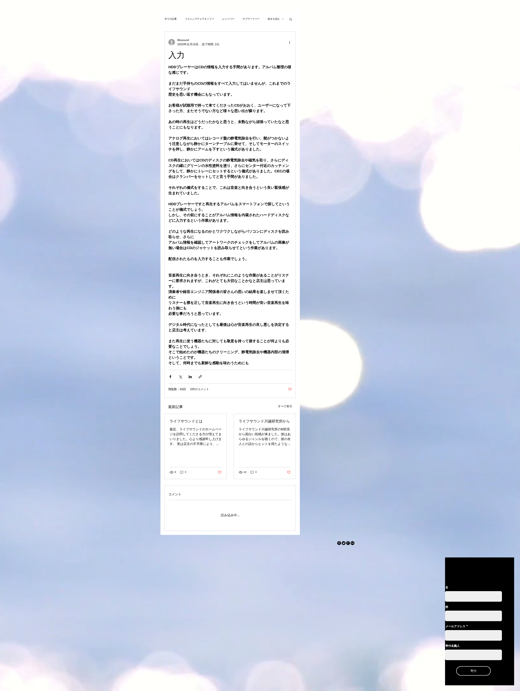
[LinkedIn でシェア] (190, 377)
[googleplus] (348, 540)
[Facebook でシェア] (170, 377)
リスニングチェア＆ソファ (199, 18)
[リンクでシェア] (200, 377)
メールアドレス (455, 623)
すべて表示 (285, 406)
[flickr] (352, 540)
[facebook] (339, 540)
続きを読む (274, 18)
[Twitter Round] (344, 540)
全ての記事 (171, 18)
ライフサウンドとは (186, 421)
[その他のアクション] (289, 42)
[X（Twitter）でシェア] (180, 377)
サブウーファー (251, 18)
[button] (290, 19)
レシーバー (228, 18)
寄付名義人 (452, 642)
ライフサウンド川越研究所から (264, 421)
